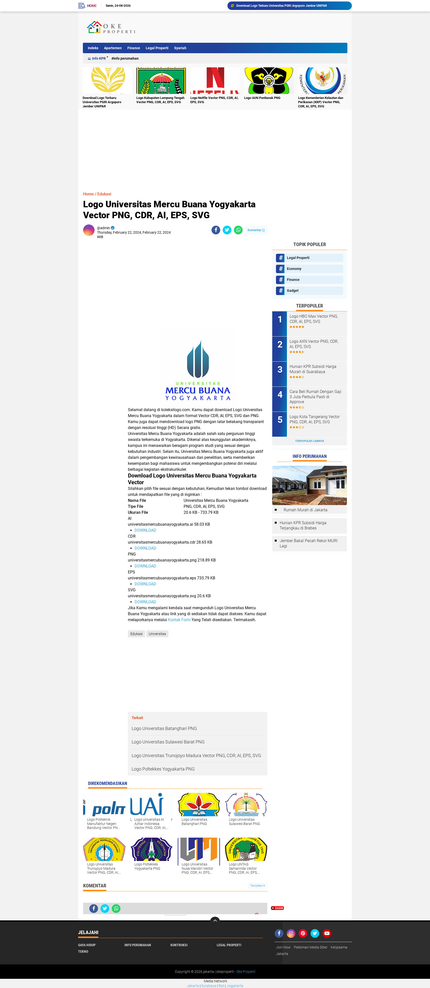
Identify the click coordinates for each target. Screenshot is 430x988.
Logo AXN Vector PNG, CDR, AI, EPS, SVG (314, 344)
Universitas (157, 634)
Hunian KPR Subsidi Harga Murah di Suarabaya (313, 369)
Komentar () (256, 230)
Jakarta (193, 986)
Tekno (83, 951)
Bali (221, 986)
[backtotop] (215, 922)
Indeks (93, 48)
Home (92, 6)
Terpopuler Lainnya (309, 441)
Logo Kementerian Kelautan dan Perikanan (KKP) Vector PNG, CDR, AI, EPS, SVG (320, 102)
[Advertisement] (255, 27)
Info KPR (99, 58)
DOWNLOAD (145, 530)
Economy (294, 269)
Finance (133, 48)
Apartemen (113, 48)
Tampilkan (256, 885)
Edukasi (104, 194)
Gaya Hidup (87, 945)
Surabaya (208, 986)
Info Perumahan (126, 58)
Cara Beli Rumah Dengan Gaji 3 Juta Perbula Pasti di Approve (315, 396)
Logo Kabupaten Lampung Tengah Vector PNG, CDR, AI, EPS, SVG (160, 100)
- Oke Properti (244, 972)
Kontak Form (179, 619)
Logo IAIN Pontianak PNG (262, 98)
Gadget (293, 291)
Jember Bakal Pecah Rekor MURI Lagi (308, 543)
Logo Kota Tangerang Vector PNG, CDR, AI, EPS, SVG (315, 419)
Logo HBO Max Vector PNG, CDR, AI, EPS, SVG (314, 319)
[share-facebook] (216, 230)
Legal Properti (157, 48)
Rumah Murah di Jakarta (305, 510)
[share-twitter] (227, 230)
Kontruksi (179, 945)
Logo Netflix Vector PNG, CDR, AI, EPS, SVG (214, 100)
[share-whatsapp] (238, 230)
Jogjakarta (234, 986)
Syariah (180, 48)
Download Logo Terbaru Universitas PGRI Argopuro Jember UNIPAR (281, 5)
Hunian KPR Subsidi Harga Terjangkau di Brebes (303, 525)
